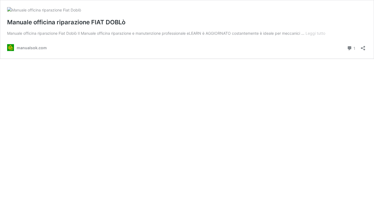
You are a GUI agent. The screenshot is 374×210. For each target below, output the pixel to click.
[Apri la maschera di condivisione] (363, 46)
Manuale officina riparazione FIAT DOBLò (66, 22)
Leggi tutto (315, 33)
